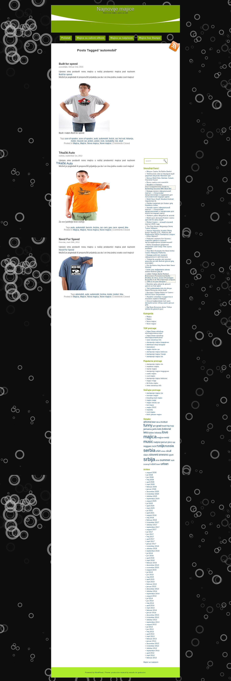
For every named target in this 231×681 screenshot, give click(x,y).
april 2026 (150, 482)
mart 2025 (151, 508)
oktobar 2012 (152, 648)
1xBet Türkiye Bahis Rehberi (158, 274)
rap (173, 442)
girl (154, 426)
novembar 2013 (153, 617)
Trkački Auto (67, 152)
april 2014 (150, 605)
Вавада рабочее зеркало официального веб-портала (156, 256)
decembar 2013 (153, 615)
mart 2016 (151, 560)
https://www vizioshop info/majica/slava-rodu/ (154, 332)
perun (164, 442)
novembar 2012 (153, 646)
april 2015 (150, 579)
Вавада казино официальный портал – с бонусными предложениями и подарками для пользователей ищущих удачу (158, 194)
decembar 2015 (153, 565)
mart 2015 (151, 582)
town (158, 464)
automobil (103, 138)
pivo (170, 442)
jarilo (154, 429)
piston (90, 141)
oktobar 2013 (152, 620)
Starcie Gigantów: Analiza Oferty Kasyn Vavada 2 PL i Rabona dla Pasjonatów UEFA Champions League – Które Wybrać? (160, 233)
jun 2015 (150, 575)
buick (111, 138)
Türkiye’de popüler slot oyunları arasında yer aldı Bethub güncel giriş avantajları (159, 261)
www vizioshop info (154, 340)
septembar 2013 (153, 622)
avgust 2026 (151, 472)
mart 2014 (151, 608)
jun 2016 (150, 556)
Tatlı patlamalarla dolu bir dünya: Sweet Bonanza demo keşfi (158, 289)
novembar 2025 (153, 494)
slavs (146, 455)
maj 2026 (150, 480)
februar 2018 (152, 520)
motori (116, 294)
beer (154, 422)
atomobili (80, 294)
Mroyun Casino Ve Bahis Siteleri (159, 171)
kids (159, 429)
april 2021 (150, 513)
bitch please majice (154, 414)
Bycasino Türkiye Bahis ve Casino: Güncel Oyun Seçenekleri (159, 293)
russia (169, 446)
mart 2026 (151, 484)
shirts (163, 451)
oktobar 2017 (152, 525)
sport (171, 455)
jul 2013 (150, 627)
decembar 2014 (153, 589)
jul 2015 (150, 572)
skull (121, 141)
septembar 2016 (153, 551)
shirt (158, 451)
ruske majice (151, 374)
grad (158, 425)
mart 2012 (151, 655)
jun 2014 (150, 601)
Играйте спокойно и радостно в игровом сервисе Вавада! (158, 298)
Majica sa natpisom (121, 37)
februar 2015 (152, 584)
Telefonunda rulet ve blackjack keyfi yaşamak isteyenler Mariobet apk (159, 175)
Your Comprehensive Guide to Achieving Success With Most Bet (158, 187)
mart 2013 (151, 636)
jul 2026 (150, 475)
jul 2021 (150, 510)
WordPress (99, 672)
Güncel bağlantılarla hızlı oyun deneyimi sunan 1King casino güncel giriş (159, 303)
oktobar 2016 (152, 548)
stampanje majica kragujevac (158, 342)
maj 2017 (150, 537)
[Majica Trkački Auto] (83, 232)
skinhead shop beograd (156, 345)
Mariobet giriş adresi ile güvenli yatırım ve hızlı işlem (157, 285)
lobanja (129, 138)
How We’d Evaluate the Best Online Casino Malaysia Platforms (160, 252)
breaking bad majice (154, 398)
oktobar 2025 (152, 496)
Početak (66, 37)
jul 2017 (150, 532)
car (116, 138)
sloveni (153, 454)
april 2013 (150, 634)
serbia (149, 450)
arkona (147, 421)
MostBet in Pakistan (154, 185)
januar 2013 (151, 641)
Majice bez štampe (149, 37)
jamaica (147, 429)
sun (172, 460)
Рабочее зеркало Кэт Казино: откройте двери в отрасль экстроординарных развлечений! (158, 240)
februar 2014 (152, 610)
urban (164, 464)
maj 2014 (150, 603)
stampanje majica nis (155, 356)
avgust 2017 (151, 529)
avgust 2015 (151, 570)
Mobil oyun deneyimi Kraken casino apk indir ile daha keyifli (159, 219)
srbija (149, 459)
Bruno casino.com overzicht (157, 182)
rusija (161, 446)
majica (150, 436)
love (165, 432)
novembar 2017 (153, 522)
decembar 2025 (153, 491)
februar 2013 (152, 639)
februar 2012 (152, 658)
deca (158, 422)
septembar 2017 (153, 527)
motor (73, 141)
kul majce (150, 405)
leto (145, 432)
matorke (150, 410)
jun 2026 (150, 477)
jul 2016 (150, 553)
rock (102, 141)
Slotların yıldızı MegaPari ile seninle (160, 215)
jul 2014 (150, 598)
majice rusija (151, 381)
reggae (147, 446)
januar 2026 (151, 489)
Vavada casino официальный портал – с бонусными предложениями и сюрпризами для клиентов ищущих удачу (159, 210)
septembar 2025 (153, 499)
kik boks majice (152, 383)
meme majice (152, 369)
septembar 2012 (153, 650)
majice (160, 437)
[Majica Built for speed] (84, 131)
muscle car (82, 141)
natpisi (157, 442)
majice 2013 (151, 407)
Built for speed (68, 63)
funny (147, 425)
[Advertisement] (115, 21)
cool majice (151, 376)
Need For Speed (69, 239)
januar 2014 (151, 612)
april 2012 (150, 653)
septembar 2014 (153, 593)
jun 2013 (150, 629)
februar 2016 (152, 563)
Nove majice (105, 143)
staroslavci (151, 347)
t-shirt (153, 464)
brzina (103, 294)
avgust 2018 (151, 515)
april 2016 (150, 558)
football (164, 422)
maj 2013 (150, 631)
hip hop (170, 426)
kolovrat (166, 429)
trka (126, 227)
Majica (76, 143)
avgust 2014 (151, 596)
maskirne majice (153, 366)
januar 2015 (151, 586)
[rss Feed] (174, 46)
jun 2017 (150, 534)
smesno (163, 454)
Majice (83, 143)
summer (165, 460)
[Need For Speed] (76, 289)
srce (157, 460)
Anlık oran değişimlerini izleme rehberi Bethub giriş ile (157, 270)
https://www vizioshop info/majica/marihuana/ (154, 336)
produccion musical (118, 672)
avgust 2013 (151, 624)
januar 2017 (151, 544)
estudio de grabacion (137, 672)
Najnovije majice (115, 9)
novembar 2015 (153, 567)
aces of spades (86, 138)
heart (164, 426)
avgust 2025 (151, 501)
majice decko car (153, 349)
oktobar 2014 (152, 591)
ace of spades (71, 138)
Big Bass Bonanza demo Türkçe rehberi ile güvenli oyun (158, 308)
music (148, 441)
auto (96, 138)
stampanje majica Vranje (156, 354)
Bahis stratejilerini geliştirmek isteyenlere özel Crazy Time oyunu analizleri (158, 246)
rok (116, 141)
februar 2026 (152, 487)
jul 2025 (150, 503)
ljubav (151, 433)
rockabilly (109, 141)
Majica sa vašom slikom (90, 37)
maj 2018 (150, 518)
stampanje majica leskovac (157, 352)
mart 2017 (151, 541)
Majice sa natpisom (150, 662)
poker (96, 141)
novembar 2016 (153, 546)
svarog (146, 464)
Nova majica (93, 143)
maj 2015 (150, 577)
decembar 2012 (153, 643)
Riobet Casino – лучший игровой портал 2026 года (159, 223)
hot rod (122, 138)
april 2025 (150, 506)
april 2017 (150, 539)
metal (166, 438)
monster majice (152, 395)
